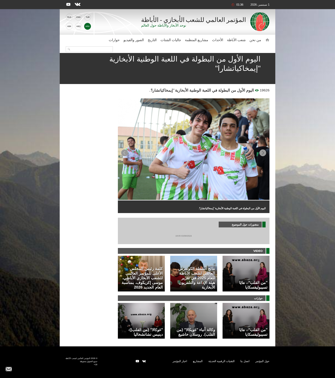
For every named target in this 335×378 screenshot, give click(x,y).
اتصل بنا (245, 361)
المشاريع (198, 361)
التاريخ (152, 40)
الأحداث (217, 40)
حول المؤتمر (262, 361)
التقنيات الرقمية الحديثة (221, 361)
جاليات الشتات (171, 40)
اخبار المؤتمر (180, 361)
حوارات (114, 40)
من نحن (255, 40)
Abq (78, 26)
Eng (78, 17)
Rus (69, 17)
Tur (88, 17)
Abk (69, 26)
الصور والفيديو (133, 40)
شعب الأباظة (236, 40)
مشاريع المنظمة (196, 40)
